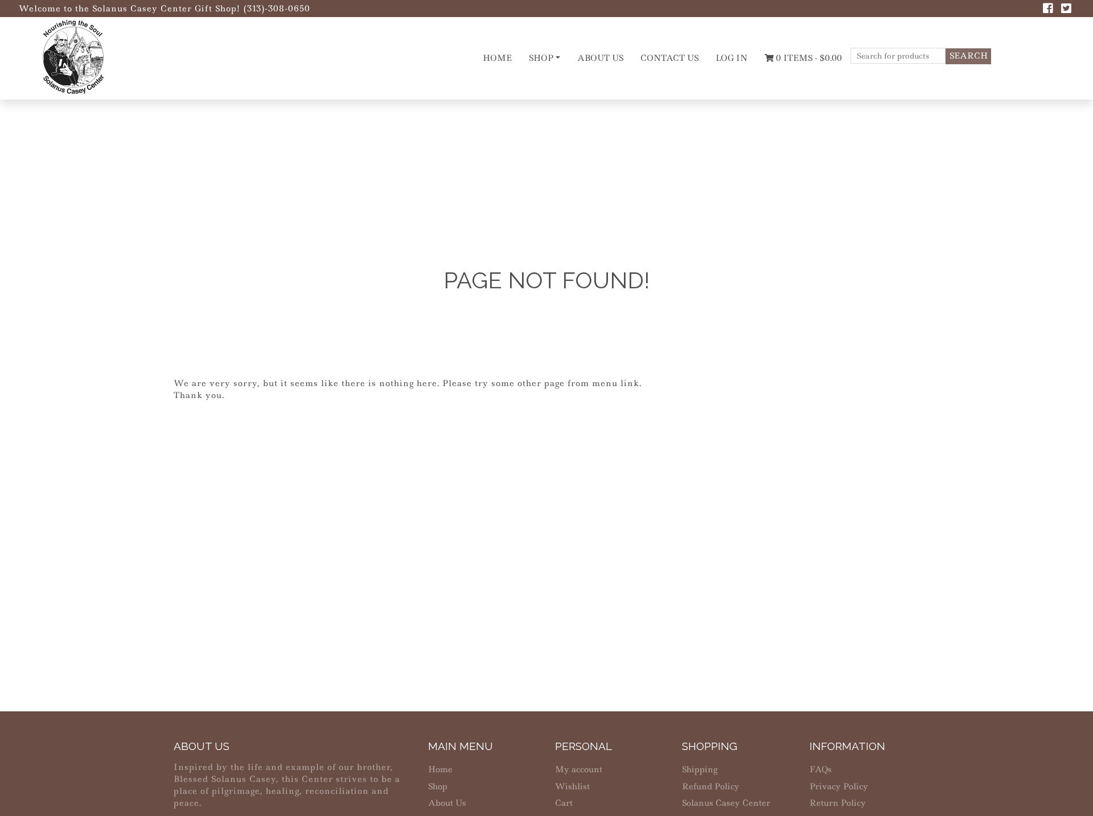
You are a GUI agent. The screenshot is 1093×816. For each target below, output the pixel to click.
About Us (600, 58)
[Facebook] (1048, 9)
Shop (541, 58)
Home (497, 58)
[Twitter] (1066, 9)
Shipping (699, 769)
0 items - (808, 58)
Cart (564, 803)
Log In (731, 58)
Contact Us (669, 58)
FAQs (821, 769)
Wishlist (572, 786)
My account (578, 769)
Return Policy (838, 803)
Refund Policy (710, 786)
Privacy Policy (839, 786)
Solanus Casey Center (726, 803)
